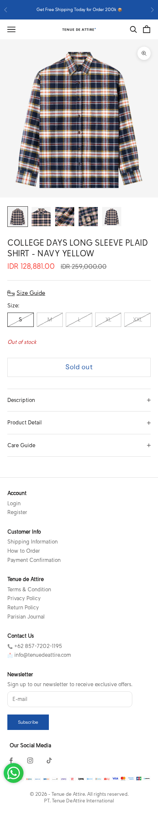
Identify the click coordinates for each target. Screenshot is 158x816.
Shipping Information (32, 542)
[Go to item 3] (64, 216)
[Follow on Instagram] (30, 760)
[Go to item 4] (88, 216)
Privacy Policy (24, 598)
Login (14, 503)
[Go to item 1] (17, 216)
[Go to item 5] (111, 216)
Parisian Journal (25, 617)
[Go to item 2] (41, 216)
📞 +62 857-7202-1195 (34, 646)
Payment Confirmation (34, 560)
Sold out (79, 367)
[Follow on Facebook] (11, 760)
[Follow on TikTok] (49, 760)
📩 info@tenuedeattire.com (39, 655)
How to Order (23, 551)
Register (17, 512)
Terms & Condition (29, 589)
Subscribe (28, 722)
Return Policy (23, 607)
